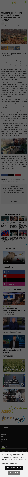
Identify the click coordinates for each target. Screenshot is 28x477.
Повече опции (14, 472)
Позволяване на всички (14, 467)
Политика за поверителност (9, 463)
